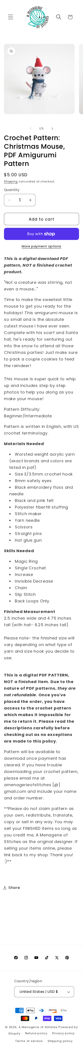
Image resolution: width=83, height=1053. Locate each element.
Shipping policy (60, 1041)
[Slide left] (31, 129)
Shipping (11, 181)
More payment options (41, 246)
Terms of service (28, 1041)
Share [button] (14, 887)
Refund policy (36, 1033)
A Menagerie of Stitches (38, 1027)
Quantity (12, 190)
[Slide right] (52, 129)
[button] (11, 17)
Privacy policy (63, 1033)
